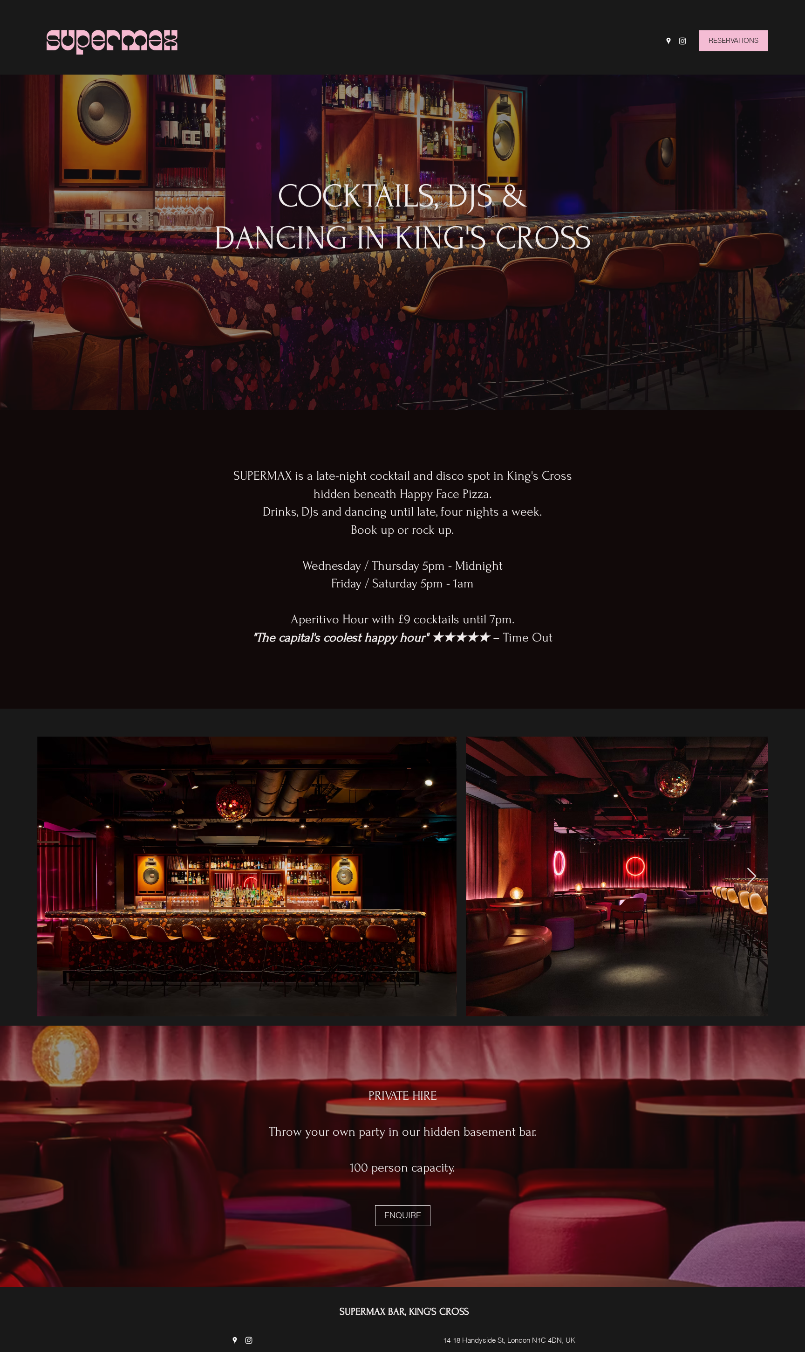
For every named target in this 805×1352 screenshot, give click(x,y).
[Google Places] (668, 41)
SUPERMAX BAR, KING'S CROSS (404, 1311)
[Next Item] (751, 877)
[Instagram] (682, 41)
